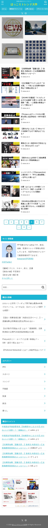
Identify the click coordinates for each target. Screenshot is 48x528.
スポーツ (6, 374)
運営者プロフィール (16, 9)
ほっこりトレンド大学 (24, 4)
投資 (4, 396)
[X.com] (22, 13)
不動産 (5, 389)
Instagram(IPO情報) (25, 259)
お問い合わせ (29, 9)
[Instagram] (26, 13)
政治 (4, 403)
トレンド (6, 381)
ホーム (4, 9)
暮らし (5, 411)
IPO (4, 367)
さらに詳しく (7, 278)
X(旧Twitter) (7, 262)
